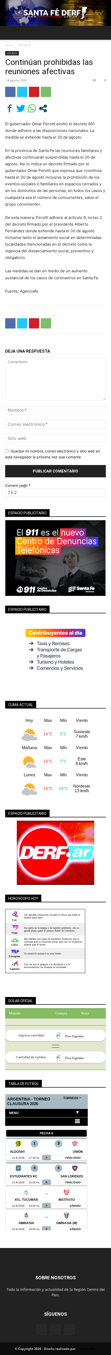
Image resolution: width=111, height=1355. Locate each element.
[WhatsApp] (46, 92)
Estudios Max (86, 1349)
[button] (9, 33)
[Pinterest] (34, 92)
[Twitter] (22, 92)
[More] (58, 92)
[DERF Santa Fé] (55, 13)
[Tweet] (20, 108)
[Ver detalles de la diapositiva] (55, 853)
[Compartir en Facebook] (9, 108)
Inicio (9, 45)
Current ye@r (17, 485)
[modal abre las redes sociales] (42, 108)
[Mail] (55, 1329)
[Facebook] (10, 92)
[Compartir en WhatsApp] (31, 108)
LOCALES (24, 45)
